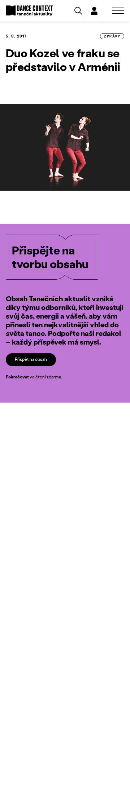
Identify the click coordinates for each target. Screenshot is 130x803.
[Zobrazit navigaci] (118, 10)
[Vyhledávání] (78, 10)
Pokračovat (17, 377)
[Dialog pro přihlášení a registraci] (94, 10)
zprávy (112, 36)
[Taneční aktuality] (29, 11)
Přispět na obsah (31, 359)
